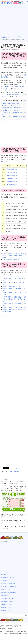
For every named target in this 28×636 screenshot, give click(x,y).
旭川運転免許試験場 (12, 175)
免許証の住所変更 (5, 580)
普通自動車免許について (7, 601)
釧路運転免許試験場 (12, 178)
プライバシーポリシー (5, 626)
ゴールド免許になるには (7, 598)
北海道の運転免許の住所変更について (13, 259)
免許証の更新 (9, 625)
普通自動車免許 (17, 625)
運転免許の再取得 (5, 589)
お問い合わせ (3, 628)
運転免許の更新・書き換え (7, 577)
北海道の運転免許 (15, 471)
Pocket (16, 468)
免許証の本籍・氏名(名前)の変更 (9, 586)
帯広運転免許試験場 (12, 181)
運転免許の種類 (5, 595)
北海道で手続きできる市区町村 (10, 110)
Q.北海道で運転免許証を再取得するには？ (14, 307)
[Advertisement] (14, 20)
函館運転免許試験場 (12, 172)
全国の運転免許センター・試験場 (9, 592)
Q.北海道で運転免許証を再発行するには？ (14, 297)
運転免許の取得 (5, 574)
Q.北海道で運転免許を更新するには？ (13, 286)
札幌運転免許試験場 (12, 169)
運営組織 (10, 628)
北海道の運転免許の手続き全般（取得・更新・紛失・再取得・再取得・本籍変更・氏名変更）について (14, 255)
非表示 (24, 100)
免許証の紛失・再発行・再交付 (8, 583)
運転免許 (2, 625)
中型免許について (5, 607)
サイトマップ (15, 626)
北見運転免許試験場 (12, 184)
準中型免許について (6, 604)
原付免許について (5, 610)
